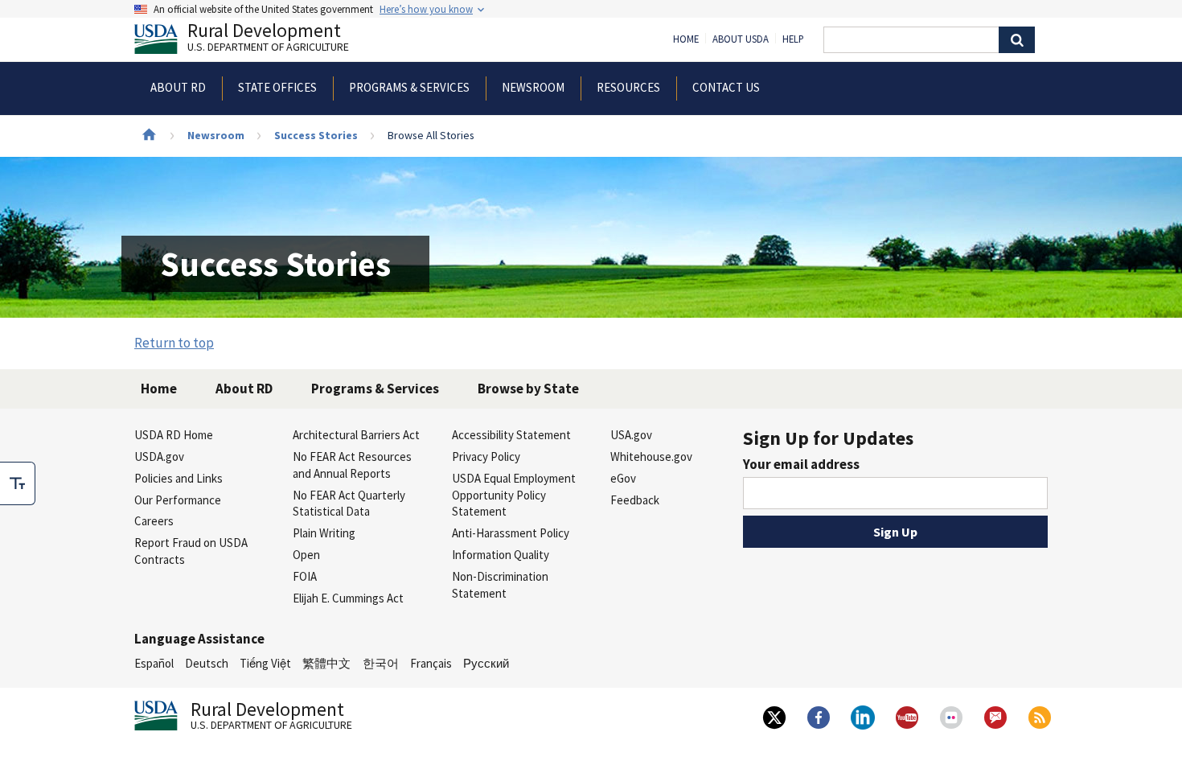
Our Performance (177, 500)
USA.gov (631, 434)
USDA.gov (159, 456)
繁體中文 (326, 663)
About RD (244, 388)
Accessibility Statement (511, 434)
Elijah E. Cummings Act (348, 598)
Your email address (801, 464)
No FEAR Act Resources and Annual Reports (352, 465)
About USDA (740, 39)
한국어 (381, 663)
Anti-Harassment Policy (510, 533)
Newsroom (215, 135)
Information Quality (500, 554)
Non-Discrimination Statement (500, 585)
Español (154, 663)
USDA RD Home (173, 434)
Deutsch (206, 663)
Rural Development (268, 39)
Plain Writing (324, 533)
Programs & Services (375, 388)
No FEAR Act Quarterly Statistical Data (349, 503)
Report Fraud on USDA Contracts (191, 551)
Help (793, 39)
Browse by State (528, 388)
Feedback (634, 500)
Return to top (174, 343)
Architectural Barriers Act (356, 434)
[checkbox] (17, 483)
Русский (486, 663)
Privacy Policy (486, 456)
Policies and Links (178, 478)
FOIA (305, 576)
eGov (623, 478)
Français (431, 663)
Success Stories (316, 135)
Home (686, 39)
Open (306, 554)
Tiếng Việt (265, 663)
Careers (154, 520)
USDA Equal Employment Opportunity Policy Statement (514, 495)
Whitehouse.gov (651, 456)
